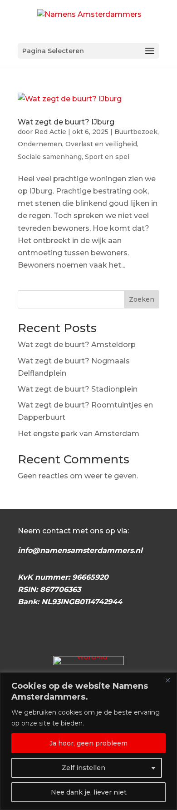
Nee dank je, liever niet (89, 792)
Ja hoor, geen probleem (88, 743)
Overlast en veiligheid (101, 144)
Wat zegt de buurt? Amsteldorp (77, 344)
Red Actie (50, 132)
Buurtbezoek (135, 132)
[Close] (167, 680)
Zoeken (141, 299)
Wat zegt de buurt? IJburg (66, 122)
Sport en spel (107, 157)
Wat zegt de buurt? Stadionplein (78, 389)
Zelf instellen (83, 768)
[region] (88, 741)
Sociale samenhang (50, 157)
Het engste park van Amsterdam (78, 433)
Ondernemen (40, 144)
